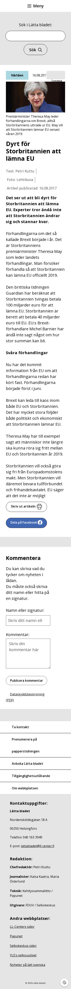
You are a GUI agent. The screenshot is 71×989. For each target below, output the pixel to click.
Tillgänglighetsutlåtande (31, 776)
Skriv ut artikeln (23, 506)
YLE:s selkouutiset (23, 955)
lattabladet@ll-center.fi (37, 846)
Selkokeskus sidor (23, 946)
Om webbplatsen (25, 788)
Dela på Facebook (23, 522)
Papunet (16, 936)
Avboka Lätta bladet (27, 763)
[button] (56, 75)
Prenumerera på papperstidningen (25, 745)
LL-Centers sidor (22, 926)
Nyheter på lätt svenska (27, 965)
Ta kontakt (20, 727)
